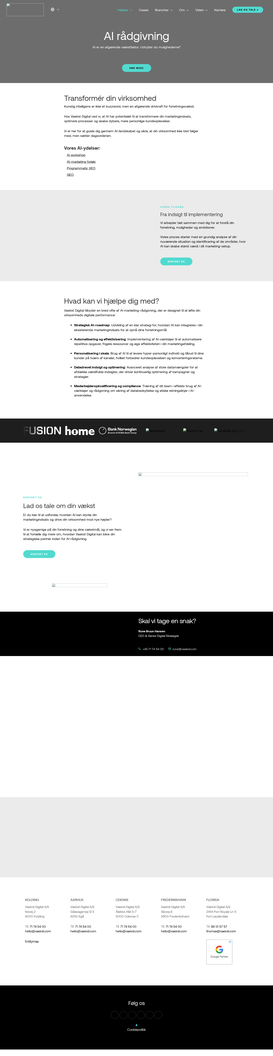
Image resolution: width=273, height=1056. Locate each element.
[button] (57, 9)
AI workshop (76, 155)
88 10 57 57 (219, 926)
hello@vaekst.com (38, 931)
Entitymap (32, 941)
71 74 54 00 (38, 926)
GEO (70, 175)
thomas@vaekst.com (221, 931)
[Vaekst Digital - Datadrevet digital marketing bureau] (25, 9)
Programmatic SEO (81, 168)
